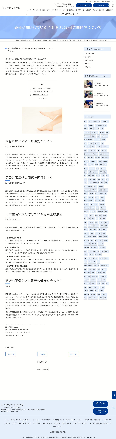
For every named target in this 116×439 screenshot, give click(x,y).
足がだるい (87, 136)
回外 (90, 183)
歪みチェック (87, 154)
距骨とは (95, 154)
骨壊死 (91, 215)
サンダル (98, 147)
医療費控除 (87, 244)
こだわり (106, 154)
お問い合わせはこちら (84, 5)
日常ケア (98, 272)
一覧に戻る (42, 354)
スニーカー (102, 247)
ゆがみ (86, 168)
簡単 (101, 154)
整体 (85, 172)
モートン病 (87, 132)
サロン (99, 280)
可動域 (102, 287)
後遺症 (97, 197)
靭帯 (96, 165)
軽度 (85, 150)
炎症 (85, 179)
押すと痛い (87, 272)
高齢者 (91, 193)
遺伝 (89, 219)
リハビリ (92, 168)
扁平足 (86, 129)
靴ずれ (98, 175)
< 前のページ (10, 354)
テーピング (95, 132)
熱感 (93, 208)
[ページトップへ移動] (113, 408)
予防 (105, 298)
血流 (90, 172)
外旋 (99, 283)
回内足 (90, 143)
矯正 (85, 143)
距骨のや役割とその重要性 (42, 88)
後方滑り (104, 269)
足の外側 (96, 129)
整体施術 (87, 64)
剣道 (106, 211)
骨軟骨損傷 (96, 251)
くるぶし (93, 280)
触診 (90, 287)
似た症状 (93, 211)
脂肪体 (86, 290)
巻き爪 (86, 229)
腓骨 (99, 262)
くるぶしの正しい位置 (100, 125)
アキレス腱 (95, 276)
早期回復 (86, 294)
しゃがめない (105, 121)
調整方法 (94, 244)
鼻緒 (93, 147)
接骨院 (100, 236)
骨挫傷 (107, 251)
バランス (95, 298)
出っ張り (86, 161)
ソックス (103, 168)
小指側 (86, 254)
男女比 (91, 254)
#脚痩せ (45, 369)
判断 (102, 251)
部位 (85, 262)
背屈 (85, 269)
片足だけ (94, 190)
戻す (107, 179)
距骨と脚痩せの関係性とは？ (43, 91)
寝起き (93, 136)
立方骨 (101, 258)
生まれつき (87, 190)
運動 (93, 272)
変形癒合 (96, 265)
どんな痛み (87, 208)
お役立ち (13, 347)
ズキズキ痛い (93, 229)
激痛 (85, 287)
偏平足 (107, 258)
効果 (90, 251)
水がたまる (96, 287)
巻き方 (93, 283)
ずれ (94, 262)
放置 (106, 226)
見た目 (102, 197)
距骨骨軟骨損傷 (88, 186)
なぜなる (96, 226)
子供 (93, 219)
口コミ (101, 290)
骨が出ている (87, 236)
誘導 (90, 269)
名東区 (105, 236)
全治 (95, 186)
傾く (100, 229)
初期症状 (86, 211)
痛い (99, 136)
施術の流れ (90, 157)
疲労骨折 (95, 258)
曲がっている (98, 240)
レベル (86, 215)
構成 (102, 183)
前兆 (85, 197)
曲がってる (104, 136)
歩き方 (104, 229)
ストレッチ (97, 139)
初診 (92, 240)
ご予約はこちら (100, 5)
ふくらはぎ (87, 276)
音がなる (95, 172)
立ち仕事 (97, 201)
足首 (85, 121)
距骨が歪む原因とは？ (40, 95)
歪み (90, 121)
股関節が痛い (87, 258)
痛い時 (94, 236)
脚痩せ (90, 226)
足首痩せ (86, 204)
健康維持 (93, 294)
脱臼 (85, 222)
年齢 (103, 201)
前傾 (104, 272)
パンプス (91, 165)
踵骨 (103, 175)
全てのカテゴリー (90, 54)
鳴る (100, 161)
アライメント (103, 276)
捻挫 (106, 183)
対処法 (107, 222)
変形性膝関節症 (105, 265)
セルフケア (87, 283)
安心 (107, 283)
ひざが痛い (98, 254)
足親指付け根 (105, 157)
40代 (107, 132)
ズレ (105, 165)
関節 (90, 179)
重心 (102, 129)
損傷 (99, 269)
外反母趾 (102, 132)
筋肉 (104, 233)
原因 (101, 172)
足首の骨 (104, 150)
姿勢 (90, 298)
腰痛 (101, 165)
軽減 (101, 298)
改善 (91, 129)
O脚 (98, 150)
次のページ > (74, 354)
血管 (99, 179)
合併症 (100, 190)
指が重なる (100, 211)
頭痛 (94, 269)
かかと (103, 139)
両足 (92, 233)
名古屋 (91, 290)
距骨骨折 (105, 161)
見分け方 (103, 208)
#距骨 (38, 369)
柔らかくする (94, 204)
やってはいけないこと (100, 193)
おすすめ (104, 294)
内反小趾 (91, 125)
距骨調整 (7, 347)
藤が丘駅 (86, 240)
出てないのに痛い (88, 201)
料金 (104, 280)
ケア (107, 175)
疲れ (85, 298)
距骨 (96, 290)
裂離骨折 (102, 204)
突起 (103, 179)
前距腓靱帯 (98, 215)
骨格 (85, 125)
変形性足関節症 (88, 139)
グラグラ (86, 280)
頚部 (93, 175)
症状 (85, 165)
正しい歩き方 (94, 247)
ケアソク (101, 244)
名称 (90, 262)
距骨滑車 (86, 247)
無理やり (86, 233)
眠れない (91, 197)
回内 (85, 183)
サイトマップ (58, 427)
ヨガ (103, 283)
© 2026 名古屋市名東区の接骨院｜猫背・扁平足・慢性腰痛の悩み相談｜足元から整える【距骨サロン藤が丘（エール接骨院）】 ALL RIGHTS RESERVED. (58, 437)
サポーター (97, 143)
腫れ (94, 179)
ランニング (93, 161)
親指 (96, 222)
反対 (85, 251)
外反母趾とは (96, 121)
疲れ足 (105, 240)
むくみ (105, 190)
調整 (97, 168)
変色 (104, 219)
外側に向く (87, 147)
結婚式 (104, 215)
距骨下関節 (96, 183)
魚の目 (86, 193)
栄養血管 (91, 222)
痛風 (97, 208)
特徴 (102, 226)
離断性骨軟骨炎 (88, 265)
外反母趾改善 (89, 60)
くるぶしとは (92, 150)
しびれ (101, 222)
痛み (99, 294)
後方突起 (101, 186)
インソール (106, 147)
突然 (85, 226)
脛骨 (105, 172)
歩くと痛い (98, 233)
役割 (89, 175)
